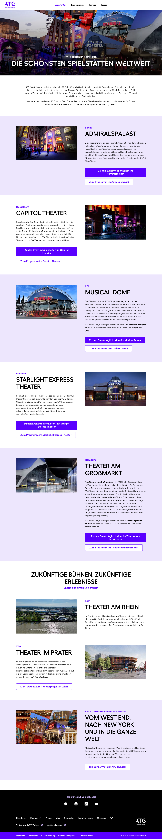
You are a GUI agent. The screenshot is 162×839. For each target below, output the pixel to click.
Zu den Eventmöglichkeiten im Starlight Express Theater (46, 425)
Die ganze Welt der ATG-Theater (107, 766)
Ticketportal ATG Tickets (27, 825)
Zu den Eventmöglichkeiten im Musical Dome (115, 340)
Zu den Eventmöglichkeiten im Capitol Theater (47, 251)
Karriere (92, 5)
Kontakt (34, 818)
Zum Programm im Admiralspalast (109, 182)
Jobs (58, 818)
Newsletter (21, 818)
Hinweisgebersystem (66, 835)
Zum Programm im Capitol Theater (40, 261)
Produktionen (77, 5)
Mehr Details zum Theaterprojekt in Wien (44, 686)
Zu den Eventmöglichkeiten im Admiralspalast (115, 172)
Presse (104, 5)
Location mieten (85, 818)
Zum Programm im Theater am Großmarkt (113, 547)
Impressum (20, 836)
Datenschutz (33, 836)
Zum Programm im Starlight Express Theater (46, 434)
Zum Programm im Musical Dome (108, 348)
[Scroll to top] (155, 832)
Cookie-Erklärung (48, 836)
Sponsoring (69, 818)
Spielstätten (60, 5)
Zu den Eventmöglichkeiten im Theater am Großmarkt (115, 538)
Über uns (101, 818)
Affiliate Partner (54, 825)
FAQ (111, 818)
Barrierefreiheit (87, 836)
